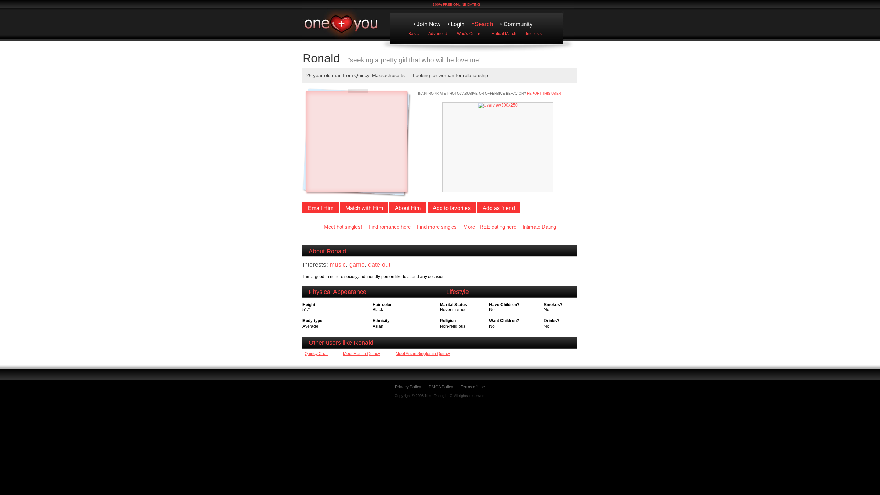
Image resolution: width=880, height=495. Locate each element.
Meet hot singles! (343, 227)
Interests (534, 33)
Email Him (320, 208)
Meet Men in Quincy (361, 353)
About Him (408, 208)
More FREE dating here (489, 227)
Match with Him (364, 208)
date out (379, 264)
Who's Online (469, 33)
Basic (413, 33)
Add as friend (499, 208)
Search (484, 24)
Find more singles (437, 227)
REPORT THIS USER (544, 93)
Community (518, 24)
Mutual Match (503, 33)
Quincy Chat (316, 353)
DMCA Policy (441, 387)
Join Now (428, 24)
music (338, 264)
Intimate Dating (539, 227)
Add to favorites (452, 208)
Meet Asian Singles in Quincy (423, 353)
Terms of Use (473, 387)
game (357, 264)
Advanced (437, 33)
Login (457, 24)
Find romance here (389, 227)
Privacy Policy (408, 387)
